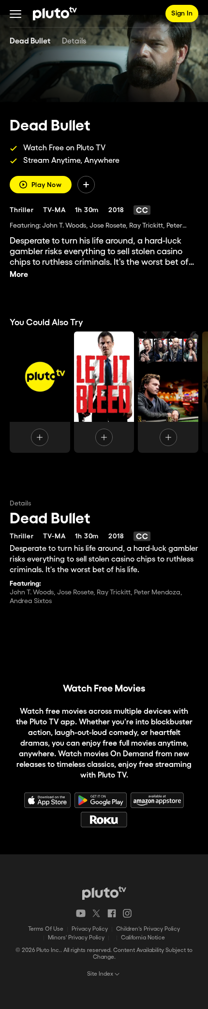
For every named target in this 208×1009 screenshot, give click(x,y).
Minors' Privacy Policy (76, 938)
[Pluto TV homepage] (104, 893)
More (19, 275)
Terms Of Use (45, 929)
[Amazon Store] (157, 800)
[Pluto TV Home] (55, 13)
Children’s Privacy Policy (148, 929)
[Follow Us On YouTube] (81, 913)
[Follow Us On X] (96, 913)
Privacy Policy (90, 929)
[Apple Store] (47, 800)
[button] (15, 13)
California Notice (143, 938)
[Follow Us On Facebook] (112, 913)
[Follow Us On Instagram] (127, 913)
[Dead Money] (168, 392)
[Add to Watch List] (86, 184)
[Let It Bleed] (104, 392)
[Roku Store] (104, 819)
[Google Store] (100, 800)
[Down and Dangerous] (40, 392)
